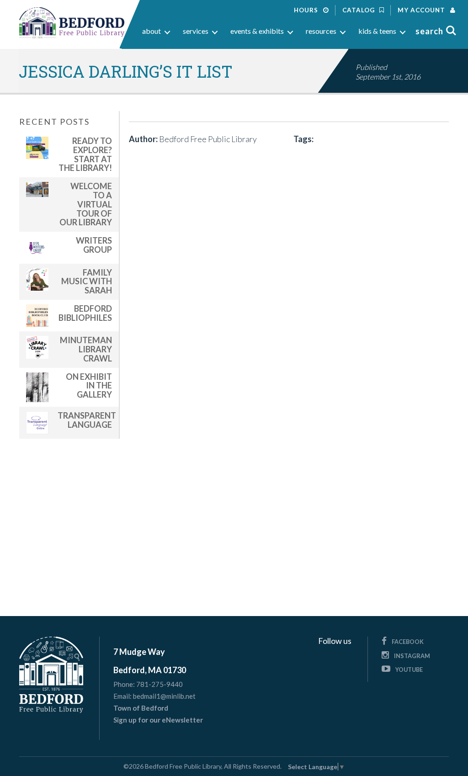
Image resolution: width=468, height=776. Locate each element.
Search (429, 31)
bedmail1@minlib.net (164, 696)
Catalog (359, 10)
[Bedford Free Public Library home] (71, 23)
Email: (122, 696)
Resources (321, 31)
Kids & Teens (377, 31)
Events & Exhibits (257, 31)
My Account (422, 10)
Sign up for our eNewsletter (158, 720)
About (151, 31)
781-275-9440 (159, 684)
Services (195, 31)
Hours (307, 10)
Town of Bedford (140, 708)
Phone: (124, 684)
